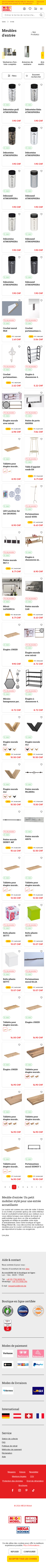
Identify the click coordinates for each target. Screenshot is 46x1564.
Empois (22, 1472)
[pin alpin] (27, 1077)
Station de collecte (10, 1439)
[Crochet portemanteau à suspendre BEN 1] (34, 308)
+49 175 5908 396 (19, 1281)
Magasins (12, 1472)
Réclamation (7, 1453)
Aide (4, 1457)
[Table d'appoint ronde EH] (34, 447)
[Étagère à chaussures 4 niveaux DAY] (34, 679)
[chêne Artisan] (5, 471)
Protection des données (12, 1481)
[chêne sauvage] (36, 1077)
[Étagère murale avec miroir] (12, 400)
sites (27, 1269)
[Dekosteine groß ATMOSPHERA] (12, 92)
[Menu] (41, 8)
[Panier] (35, 8)
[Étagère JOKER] (12, 1052)
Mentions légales (19, 1476)
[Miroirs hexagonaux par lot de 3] (12, 679)
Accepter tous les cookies (23, 1559)
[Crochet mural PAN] (12, 308)
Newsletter (33, 1472)
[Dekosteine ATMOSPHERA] (12, 136)
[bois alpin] (10, 471)
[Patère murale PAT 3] (12, 540)
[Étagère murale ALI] (12, 772)
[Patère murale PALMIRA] (34, 772)
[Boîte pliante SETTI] (12, 913)
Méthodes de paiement (12, 1449)
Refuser (15, 1552)
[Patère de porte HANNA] (34, 400)
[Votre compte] (24, 8)
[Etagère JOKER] (12, 632)
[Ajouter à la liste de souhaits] (19, 84)
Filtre (14, 76)
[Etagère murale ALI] (12, 725)
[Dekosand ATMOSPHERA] (12, 179)
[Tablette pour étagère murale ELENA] (34, 1052)
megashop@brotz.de (17, 1286)
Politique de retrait (9, 1446)
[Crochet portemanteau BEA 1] (12, 354)
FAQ (3, 1442)
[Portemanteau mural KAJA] (34, 959)
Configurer (29, 1552)
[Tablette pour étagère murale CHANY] (12, 447)
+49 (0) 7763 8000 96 (15, 1279)
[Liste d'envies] (30, 8)
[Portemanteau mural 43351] (34, 494)
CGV (32, 1476)
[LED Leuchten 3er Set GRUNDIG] (12, 494)
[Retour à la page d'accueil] (7, 8)
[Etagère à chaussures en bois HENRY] (34, 540)
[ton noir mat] (10, 749)
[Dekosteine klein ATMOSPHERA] (34, 92)
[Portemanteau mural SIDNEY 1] (34, 1147)
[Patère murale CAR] (34, 586)
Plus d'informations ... (32, 1545)
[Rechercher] (41, 15)
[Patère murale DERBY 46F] (12, 819)
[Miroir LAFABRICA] (12, 586)
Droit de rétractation (35, 1481)
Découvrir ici (40, 2)
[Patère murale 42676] (34, 819)
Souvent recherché (36, 76)
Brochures (23, 1485)
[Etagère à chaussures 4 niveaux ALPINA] (34, 354)
